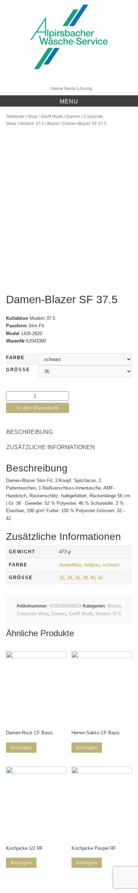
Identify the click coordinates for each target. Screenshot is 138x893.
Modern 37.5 (31, 123)
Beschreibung (29, 432)
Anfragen (21, 747)
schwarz (111, 564)
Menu (69, 101)
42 (100, 577)
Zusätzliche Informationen (50, 447)
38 (84, 577)
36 (77, 577)
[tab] (33, 432)
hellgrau (92, 564)
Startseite (15, 116)
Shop (32, 116)
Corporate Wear (32, 613)
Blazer (53, 123)
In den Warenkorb (37, 408)
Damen (73, 116)
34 (69, 577)
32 (61, 577)
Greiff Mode (52, 116)
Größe (18, 369)
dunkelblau (70, 564)
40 (92, 577)
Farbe (15, 357)
